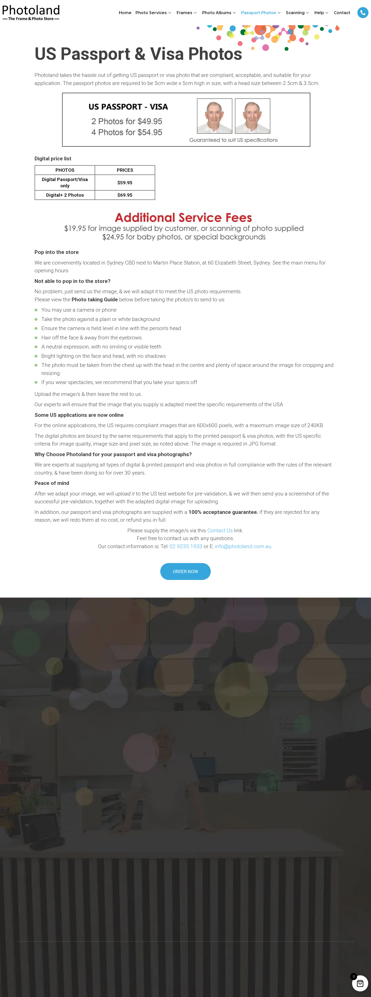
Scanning (295, 12)
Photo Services (151, 12)
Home (125, 12)
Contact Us (220, 530)
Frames (184, 12)
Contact (342, 12)
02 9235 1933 (186, 546)
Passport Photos (258, 12)
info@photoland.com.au (243, 546)
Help (319, 12)
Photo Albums (216, 12)
